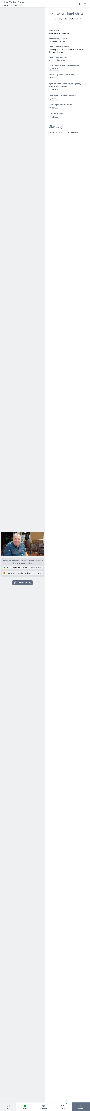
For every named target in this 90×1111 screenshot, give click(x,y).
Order (39, 573)
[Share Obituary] (80, 3)
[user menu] (85, 3)
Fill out (55, 69)
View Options (36, 568)
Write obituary (57, 132)
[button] (22, 544)
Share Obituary (24, 582)
